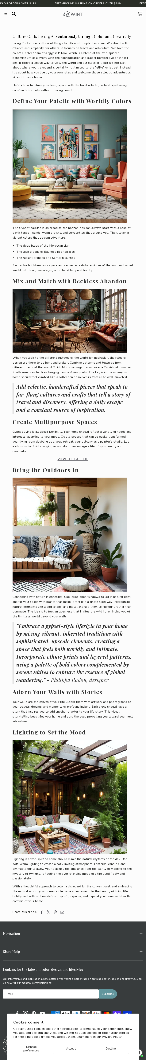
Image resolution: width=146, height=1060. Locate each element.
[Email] (62, 912)
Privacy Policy (112, 1037)
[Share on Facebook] (42, 912)
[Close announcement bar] (142, 3)
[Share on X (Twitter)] (48, 912)
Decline (111, 1048)
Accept (71, 1048)
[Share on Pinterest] (55, 912)
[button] (5, 14)
